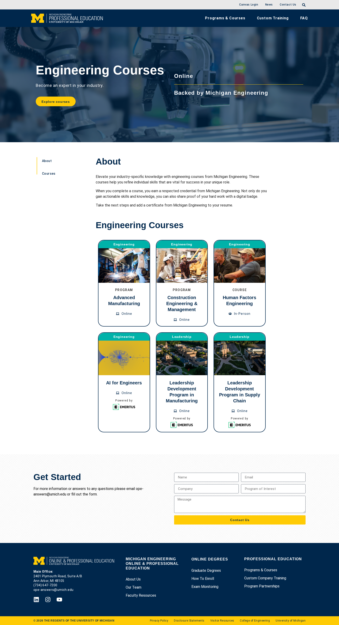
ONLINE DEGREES (209, 559)
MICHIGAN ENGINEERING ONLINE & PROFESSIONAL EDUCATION (152, 563)
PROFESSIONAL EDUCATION (273, 559)
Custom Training (273, 18)
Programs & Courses (225, 18)
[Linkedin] (36, 599)
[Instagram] (48, 599)
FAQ (304, 18)
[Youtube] (59, 599)
